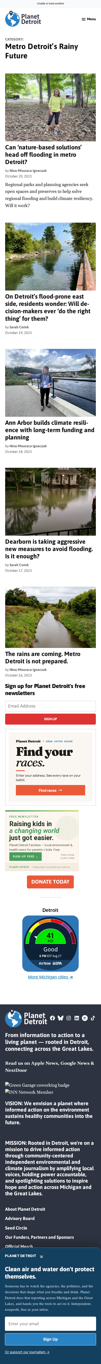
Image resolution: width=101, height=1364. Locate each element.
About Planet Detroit (25, 1209)
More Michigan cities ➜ (50, 977)
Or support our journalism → (27, 1352)
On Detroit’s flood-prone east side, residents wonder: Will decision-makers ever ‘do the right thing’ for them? (47, 307)
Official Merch (19, 1246)
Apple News (44, 1063)
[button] (50, 767)
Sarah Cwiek (19, 327)
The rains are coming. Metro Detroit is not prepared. (42, 657)
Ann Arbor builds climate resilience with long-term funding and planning (49, 430)
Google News (75, 1063)
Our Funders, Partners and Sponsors (39, 1237)
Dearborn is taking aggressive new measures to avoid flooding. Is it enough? (49, 549)
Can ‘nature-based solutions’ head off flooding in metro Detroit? (43, 154)
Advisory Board (20, 1218)
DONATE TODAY (50, 882)
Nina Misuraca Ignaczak (28, 171)
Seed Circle (16, 1227)
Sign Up (50, 1339)
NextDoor (16, 1070)
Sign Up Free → (25, 856)
